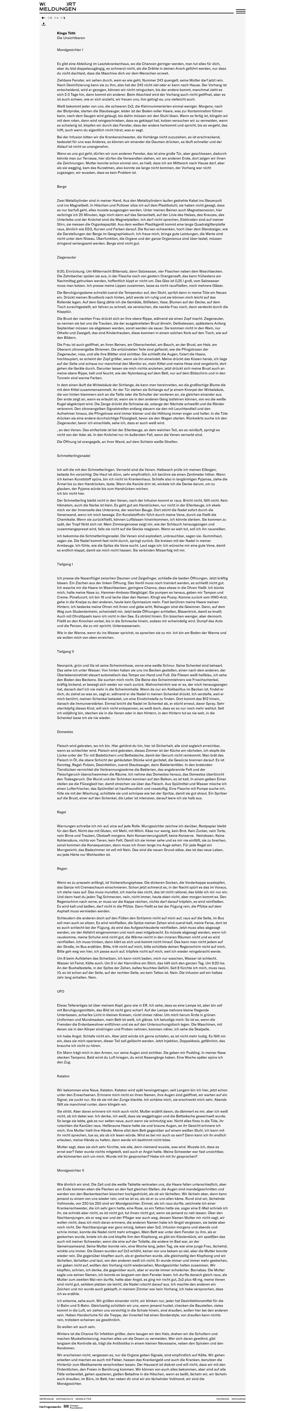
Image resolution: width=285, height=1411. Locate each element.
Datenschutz (64, 1398)
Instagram (239, 1398)
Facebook (222, 1398)
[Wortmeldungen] (142, 6)
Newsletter (83, 1398)
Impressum (46, 1398)
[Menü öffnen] (241, 11)
